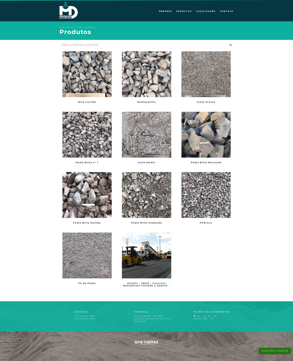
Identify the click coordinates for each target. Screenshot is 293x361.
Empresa (165, 11)
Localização (206, 11)
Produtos (184, 11)
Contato (226, 11)
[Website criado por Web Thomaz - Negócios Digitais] (146, 344)
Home (79, 27)
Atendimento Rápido (273, 351)
